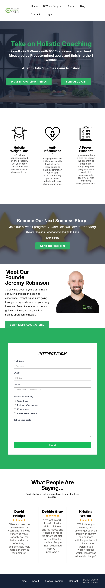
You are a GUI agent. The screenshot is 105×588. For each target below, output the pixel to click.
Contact (35, 14)
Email (17, 373)
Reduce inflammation (27, 405)
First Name (19, 361)
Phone (17, 384)
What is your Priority (24, 396)
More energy (23, 409)
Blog (82, 6)
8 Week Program (52, 6)
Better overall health (27, 413)
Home (34, 6)
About (71, 6)
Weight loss (22, 401)
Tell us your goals (22, 420)
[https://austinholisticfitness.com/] (12, 10)
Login (48, 14)
